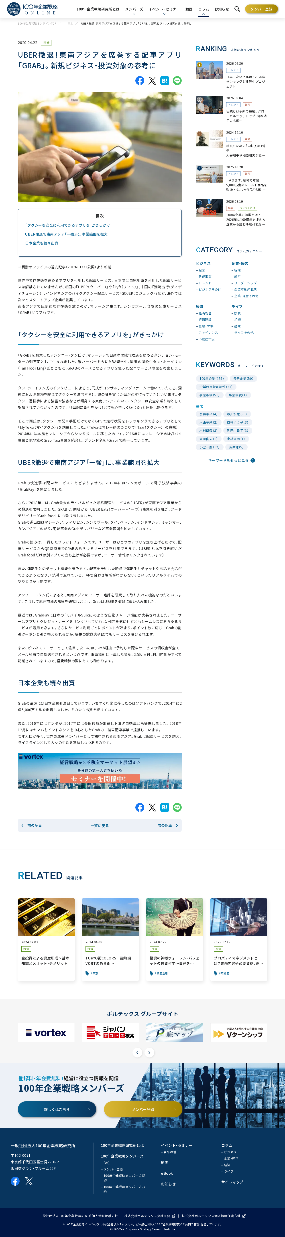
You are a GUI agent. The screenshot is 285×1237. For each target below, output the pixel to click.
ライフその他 (247, 208)
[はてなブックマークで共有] (164, 80)
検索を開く (237, 9)
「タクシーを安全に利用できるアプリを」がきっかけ (67, 225)
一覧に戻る (100, 825)
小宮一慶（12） (210, 447)
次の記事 (165, 825)
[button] (137, 1052)
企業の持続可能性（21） (216, 386)
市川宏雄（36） (237, 414)
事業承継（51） (210, 395)
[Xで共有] (152, 80)
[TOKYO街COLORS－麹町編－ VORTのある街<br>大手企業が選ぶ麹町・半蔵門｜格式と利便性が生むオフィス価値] (110, 939)
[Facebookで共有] (139, 80)
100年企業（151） (212, 378)
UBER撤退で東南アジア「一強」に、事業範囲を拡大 (66, 234)
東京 (95, 973)
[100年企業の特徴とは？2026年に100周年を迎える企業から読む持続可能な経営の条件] (231, 213)
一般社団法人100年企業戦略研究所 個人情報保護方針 (78, 1216)
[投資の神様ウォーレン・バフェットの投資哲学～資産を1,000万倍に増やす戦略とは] (174, 939)
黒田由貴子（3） (238, 430)
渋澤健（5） (236, 447)
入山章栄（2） (209, 422)
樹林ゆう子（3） (238, 422)
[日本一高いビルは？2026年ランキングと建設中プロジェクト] (231, 75)
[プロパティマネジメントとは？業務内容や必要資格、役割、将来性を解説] (238, 939)
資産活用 (162, 973)
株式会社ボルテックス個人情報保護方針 (211, 1216)
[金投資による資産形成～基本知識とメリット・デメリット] (46, 939)
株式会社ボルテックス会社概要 (147, 1216)
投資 (46, 42)
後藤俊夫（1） (209, 439)
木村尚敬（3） (209, 430)
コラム (69, 23)
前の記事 (34, 825)
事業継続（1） (238, 395)
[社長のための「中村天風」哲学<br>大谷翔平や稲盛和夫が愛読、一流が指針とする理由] (231, 144)
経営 (247, 105)
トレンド (233, 70)
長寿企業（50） (243, 378)
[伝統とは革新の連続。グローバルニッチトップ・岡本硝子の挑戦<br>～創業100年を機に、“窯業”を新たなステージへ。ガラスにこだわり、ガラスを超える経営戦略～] (231, 109)
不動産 (225, 973)
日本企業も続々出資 (41, 243)
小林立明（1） (236, 439)
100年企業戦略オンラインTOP (37, 23)
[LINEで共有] (177, 80)
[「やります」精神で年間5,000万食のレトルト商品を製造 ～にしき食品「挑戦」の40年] (231, 178)
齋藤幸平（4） (209, 414)
